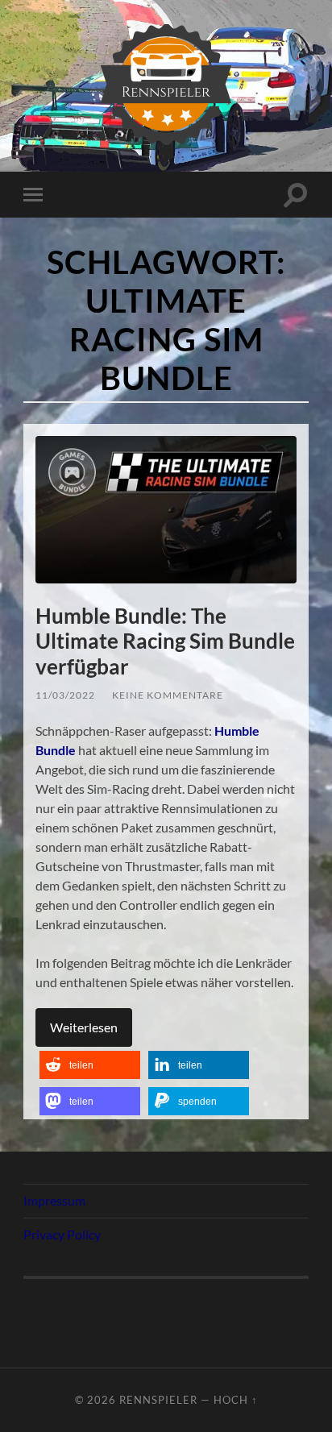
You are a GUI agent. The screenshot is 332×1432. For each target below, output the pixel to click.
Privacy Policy (62, 1234)
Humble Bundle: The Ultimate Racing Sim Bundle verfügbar (165, 641)
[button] (89, 1065)
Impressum (54, 1200)
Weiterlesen (84, 1027)
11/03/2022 (65, 695)
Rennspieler (158, 1399)
